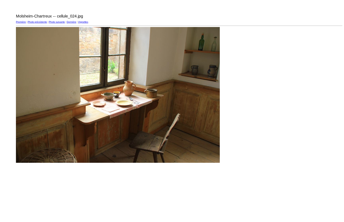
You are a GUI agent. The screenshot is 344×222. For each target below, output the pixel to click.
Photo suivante (57, 22)
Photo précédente (37, 22)
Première (21, 22)
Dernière (71, 22)
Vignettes (83, 22)
